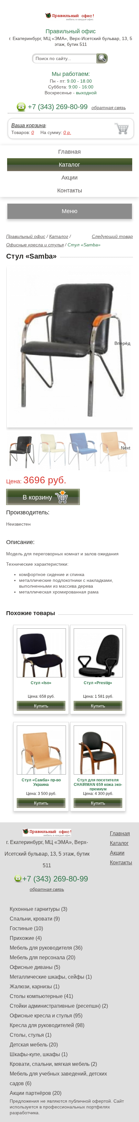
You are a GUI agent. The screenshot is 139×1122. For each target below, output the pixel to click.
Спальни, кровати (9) (35, 918)
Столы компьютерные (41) (41, 996)
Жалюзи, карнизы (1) (34, 986)
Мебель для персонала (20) (42, 957)
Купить (41, 705)
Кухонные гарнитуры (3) (38, 909)
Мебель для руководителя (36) (46, 948)
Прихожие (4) (26, 938)
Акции (69, 177)
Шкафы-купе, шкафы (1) (39, 1054)
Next (125, 447)
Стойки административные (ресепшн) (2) (59, 1006)
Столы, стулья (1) (30, 1035)
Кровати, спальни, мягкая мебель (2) (53, 1064)
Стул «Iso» (41, 683)
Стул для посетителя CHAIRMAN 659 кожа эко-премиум (98, 784)
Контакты (69, 190)
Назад (16, 343)
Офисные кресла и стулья (35, 244)
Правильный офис (25, 236)
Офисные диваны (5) (35, 967)
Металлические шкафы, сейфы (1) (51, 977)
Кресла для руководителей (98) (47, 1025)
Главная (69, 152)
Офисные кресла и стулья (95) (46, 1015)
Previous (18, 447)
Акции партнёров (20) (35, 1093)
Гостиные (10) (26, 928)
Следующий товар (112, 236)
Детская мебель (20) (34, 1044)
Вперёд (122, 343)
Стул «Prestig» (98, 683)
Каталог (69, 164)
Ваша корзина (28, 125)
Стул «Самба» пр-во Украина (41, 782)
